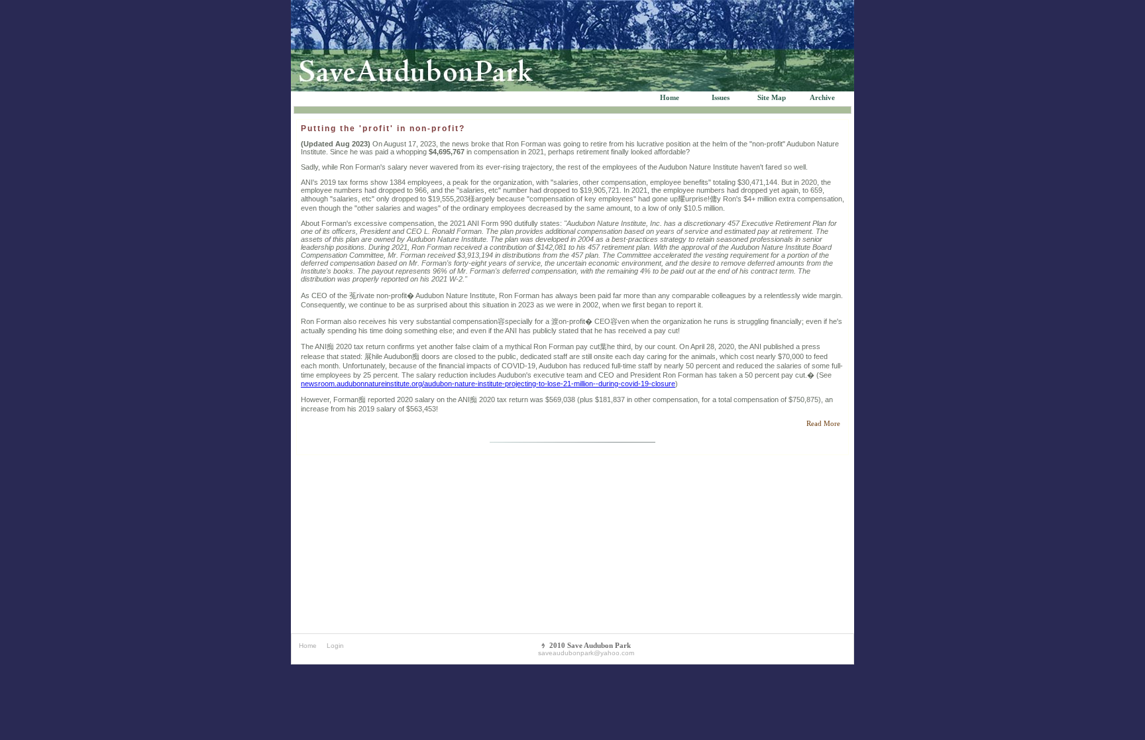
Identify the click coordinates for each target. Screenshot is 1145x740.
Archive (822, 97)
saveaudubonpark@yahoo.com (586, 653)
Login (335, 645)
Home (669, 97)
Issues (721, 97)
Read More (822, 423)
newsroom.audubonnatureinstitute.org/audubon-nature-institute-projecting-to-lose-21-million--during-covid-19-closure (488, 384)
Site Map (771, 97)
